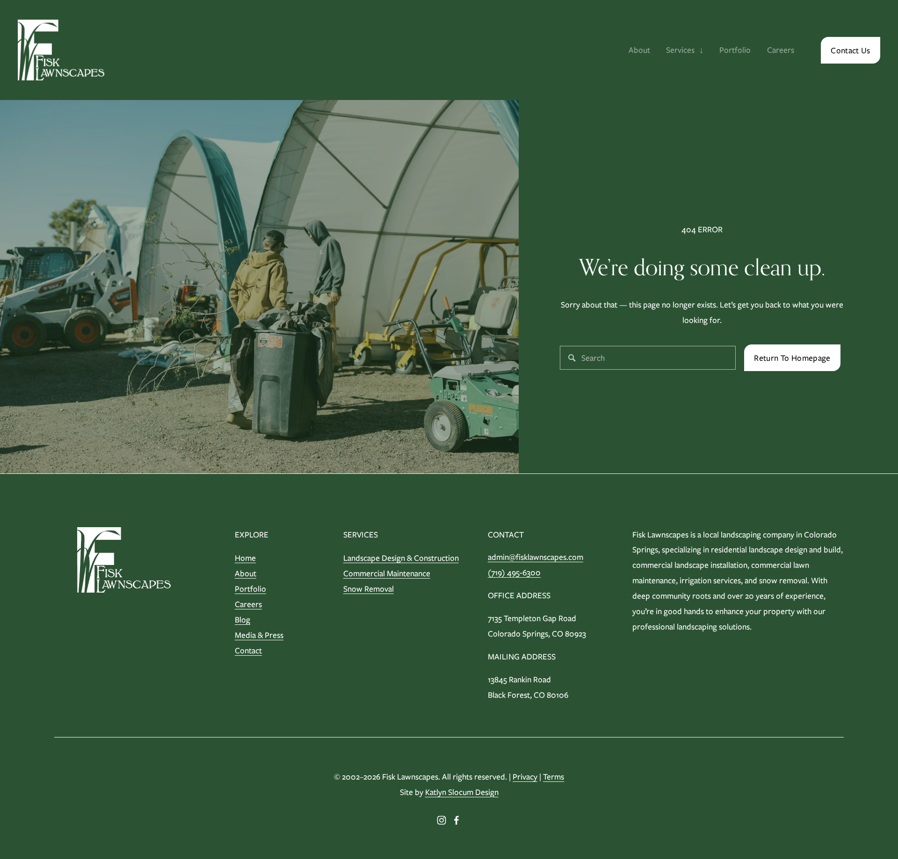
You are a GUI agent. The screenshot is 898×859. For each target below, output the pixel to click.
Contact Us (850, 50)
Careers (780, 50)
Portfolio (735, 50)
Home (245, 558)
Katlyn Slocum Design (462, 792)
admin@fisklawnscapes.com (535, 557)
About (639, 50)
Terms (553, 776)
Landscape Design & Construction (401, 558)
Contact (248, 650)
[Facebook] (456, 820)
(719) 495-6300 (514, 572)
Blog (242, 619)
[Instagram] (441, 820)
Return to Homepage (792, 358)
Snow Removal (368, 588)
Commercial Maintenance (386, 573)
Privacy (525, 776)
